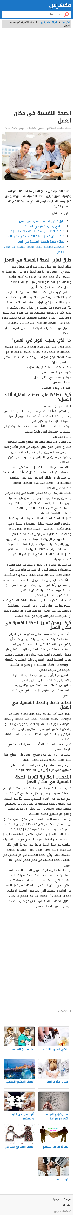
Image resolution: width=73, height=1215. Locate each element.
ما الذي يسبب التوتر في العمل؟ (44, 226)
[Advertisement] (36, 71)
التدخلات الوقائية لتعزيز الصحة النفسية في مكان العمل (34, 249)
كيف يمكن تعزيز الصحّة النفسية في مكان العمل (34, 236)
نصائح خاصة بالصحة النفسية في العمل (40, 241)
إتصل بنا (67, 1205)
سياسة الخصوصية (61, 1199)
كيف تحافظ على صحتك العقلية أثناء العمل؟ (37, 231)
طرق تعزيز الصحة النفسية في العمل (41, 221)
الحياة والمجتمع (49, 22)
